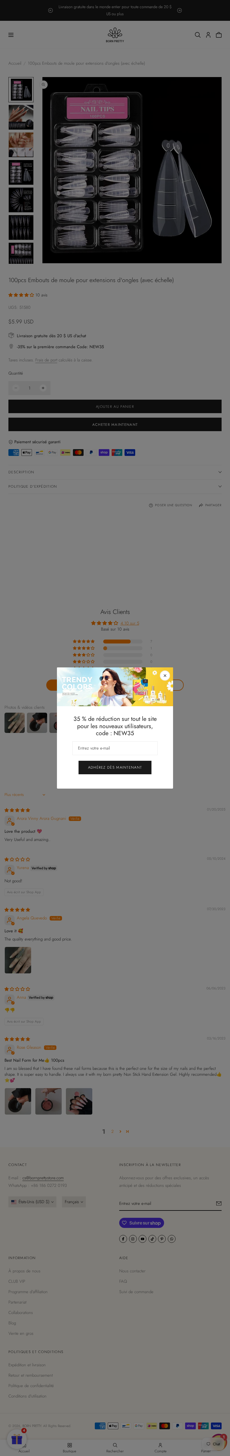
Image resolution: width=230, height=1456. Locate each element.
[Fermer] (165, 675)
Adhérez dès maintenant (115, 767)
